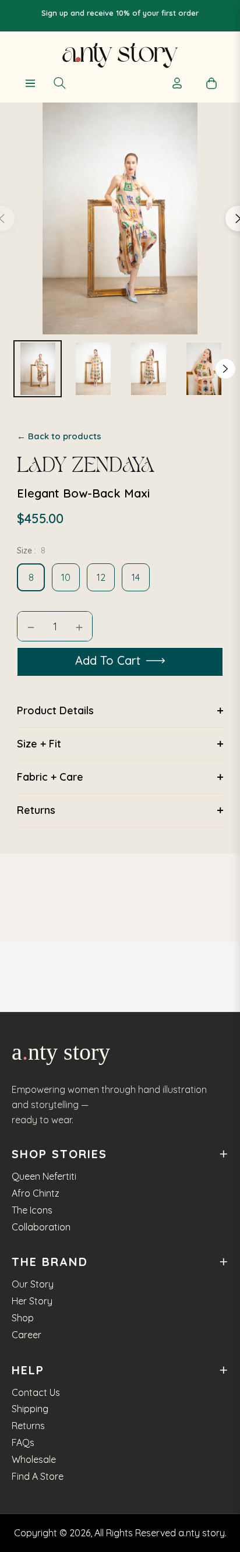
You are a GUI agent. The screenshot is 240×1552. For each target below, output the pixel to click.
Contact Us (36, 1392)
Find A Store (37, 1476)
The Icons (32, 1210)
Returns (28, 1425)
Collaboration (41, 1227)
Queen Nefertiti (44, 1176)
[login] (177, 83)
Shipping (30, 1409)
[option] (37, 368)
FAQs (23, 1442)
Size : (31, 550)
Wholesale (34, 1459)
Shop (23, 1318)
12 (101, 577)
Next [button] (225, 368)
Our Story (33, 1284)
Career (26, 1335)
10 (65, 577)
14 (136, 577)
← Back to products (59, 436)
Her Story (32, 1301)
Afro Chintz (35, 1193)
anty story (61, 1052)
